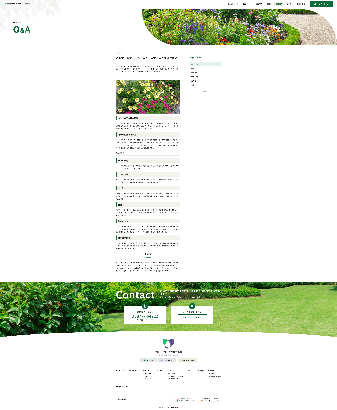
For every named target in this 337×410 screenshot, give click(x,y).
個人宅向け (148, 374)
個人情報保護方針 (121, 400)
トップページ (120, 371)
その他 (192, 85)
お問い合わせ (323, 4)
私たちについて (233, 4)
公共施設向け (148, 379)
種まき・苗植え (195, 77)
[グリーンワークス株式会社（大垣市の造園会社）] (18, 4)
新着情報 (201, 371)
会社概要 (211, 374)
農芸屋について (172, 374)
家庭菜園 (193, 68)
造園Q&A (279, 4)
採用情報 (300, 4)
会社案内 (289, 4)
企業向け (147, 376)
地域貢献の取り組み (215, 376)
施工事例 (259, 4)
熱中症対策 (193, 73)
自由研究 (193, 81)
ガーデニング (194, 64)
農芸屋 (269, 4)
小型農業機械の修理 (173, 379)
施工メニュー (247, 4)
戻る (119, 52)
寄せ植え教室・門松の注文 (175, 376)
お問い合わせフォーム (192, 317)
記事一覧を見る (205, 91)
